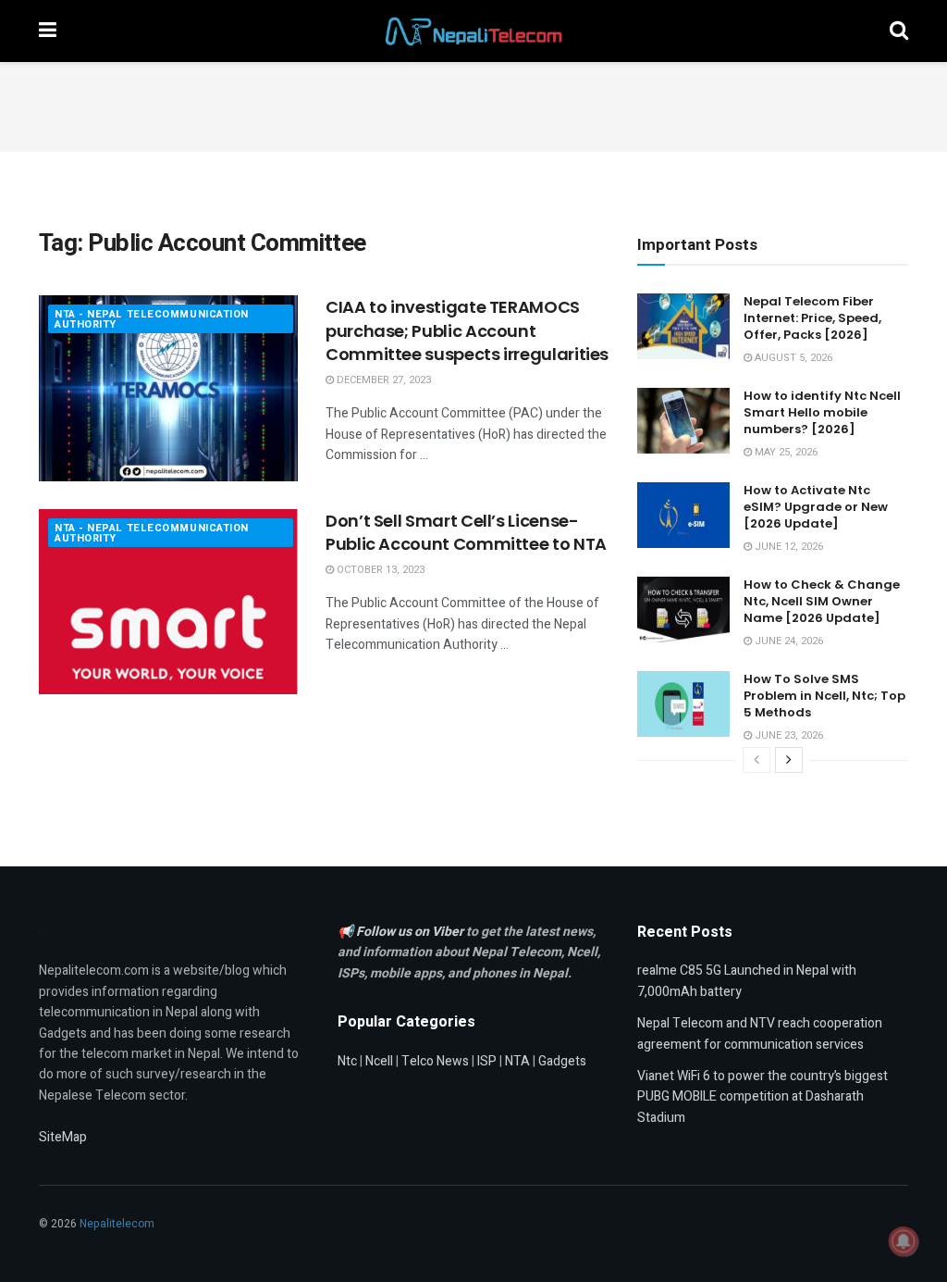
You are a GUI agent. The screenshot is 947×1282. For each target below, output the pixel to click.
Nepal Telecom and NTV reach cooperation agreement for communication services (759, 1033)
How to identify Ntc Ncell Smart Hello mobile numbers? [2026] (822, 412)
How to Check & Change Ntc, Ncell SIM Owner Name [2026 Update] (822, 601)
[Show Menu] (47, 31)
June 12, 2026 (787, 546)
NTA (517, 1061)
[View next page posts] (789, 760)
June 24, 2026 (787, 641)
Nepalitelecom (117, 1223)
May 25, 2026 (785, 452)
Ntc (347, 1061)
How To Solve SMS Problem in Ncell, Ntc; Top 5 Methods (824, 695)
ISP (487, 1061)
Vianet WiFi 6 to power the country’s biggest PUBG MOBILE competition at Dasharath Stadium (762, 1096)
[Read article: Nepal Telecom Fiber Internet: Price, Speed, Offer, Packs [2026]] (683, 326)
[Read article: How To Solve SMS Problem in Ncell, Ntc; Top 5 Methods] (683, 704)
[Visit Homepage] (473, 31)
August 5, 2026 (792, 358)
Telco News (435, 1061)
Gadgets (562, 1061)
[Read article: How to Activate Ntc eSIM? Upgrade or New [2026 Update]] (683, 515)
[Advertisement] (473, 103)
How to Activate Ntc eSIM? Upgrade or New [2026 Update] (816, 506)
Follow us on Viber (411, 931)
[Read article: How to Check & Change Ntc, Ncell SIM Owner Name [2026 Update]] (683, 610)
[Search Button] (899, 31)
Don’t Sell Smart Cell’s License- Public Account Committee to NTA (466, 532)
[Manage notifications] (903, 1241)
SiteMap (63, 1137)
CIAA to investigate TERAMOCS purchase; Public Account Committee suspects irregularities (467, 330)
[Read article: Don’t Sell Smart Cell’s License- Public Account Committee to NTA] (168, 601)
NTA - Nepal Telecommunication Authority (152, 319)
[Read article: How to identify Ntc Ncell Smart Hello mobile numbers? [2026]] (683, 421)
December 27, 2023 (382, 380)
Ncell (379, 1061)
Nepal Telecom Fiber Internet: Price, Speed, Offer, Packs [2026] (812, 317)
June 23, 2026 (787, 735)
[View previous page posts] (756, 760)
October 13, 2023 (379, 570)
